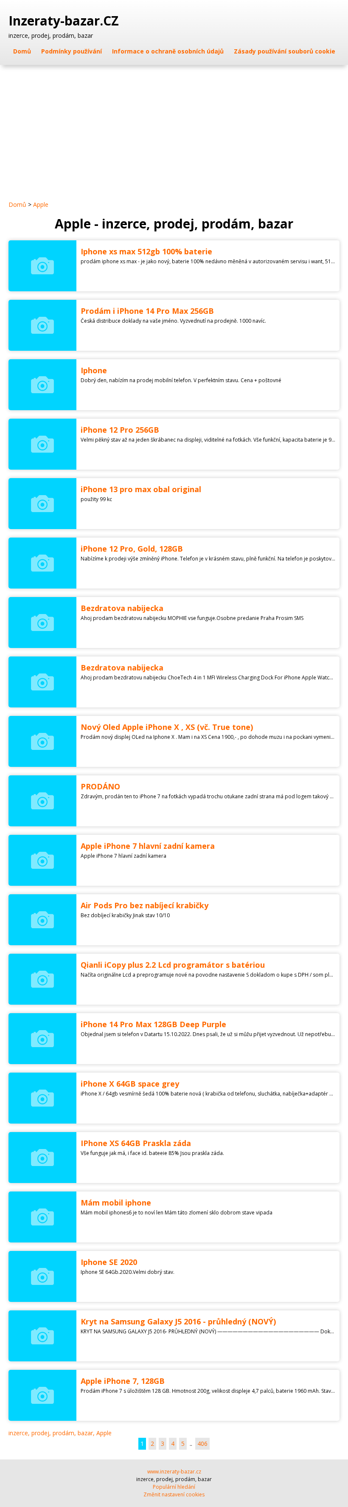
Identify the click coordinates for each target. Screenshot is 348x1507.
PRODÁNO (100, 786)
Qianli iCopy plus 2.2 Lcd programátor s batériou (173, 965)
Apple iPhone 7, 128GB (123, 1381)
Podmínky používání (71, 51)
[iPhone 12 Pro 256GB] (42, 444)
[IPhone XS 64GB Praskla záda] (42, 1157)
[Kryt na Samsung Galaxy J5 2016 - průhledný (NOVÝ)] (42, 1335)
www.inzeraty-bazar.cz (174, 1471)
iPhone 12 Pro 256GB (120, 430)
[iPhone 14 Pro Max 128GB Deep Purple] (42, 1038)
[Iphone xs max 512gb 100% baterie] (42, 265)
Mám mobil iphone (116, 1202)
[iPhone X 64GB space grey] (42, 1098)
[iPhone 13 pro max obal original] (42, 503)
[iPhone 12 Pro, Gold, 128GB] (42, 563)
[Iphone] (42, 384)
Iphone (94, 370)
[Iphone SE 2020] (42, 1276)
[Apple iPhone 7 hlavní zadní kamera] (42, 860)
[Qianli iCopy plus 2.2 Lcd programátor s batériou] (42, 979)
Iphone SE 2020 (109, 1262)
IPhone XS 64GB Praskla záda (136, 1143)
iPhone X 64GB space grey (130, 1084)
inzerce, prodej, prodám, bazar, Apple (60, 1433)
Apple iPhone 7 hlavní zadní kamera (148, 846)
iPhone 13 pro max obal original (141, 489)
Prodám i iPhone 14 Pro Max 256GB (147, 311)
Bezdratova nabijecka (122, 608)
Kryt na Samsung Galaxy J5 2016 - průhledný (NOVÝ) (178, 1321)
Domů (22, 51)
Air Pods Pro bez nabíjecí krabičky (144, 905)
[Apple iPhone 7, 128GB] (42, 1395)
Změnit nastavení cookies (174, 1494)
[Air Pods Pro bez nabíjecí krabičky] (42, 919)
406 (202, 1443)
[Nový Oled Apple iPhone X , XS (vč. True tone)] (42, 741)
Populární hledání (174, 1486)
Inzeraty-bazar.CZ (65, 21)
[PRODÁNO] (42, 800)
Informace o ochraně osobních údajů (168, 51)
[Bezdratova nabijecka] (42, 622)
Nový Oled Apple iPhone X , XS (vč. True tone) (167, 727)
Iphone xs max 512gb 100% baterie (146, 251)
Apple (40, 204)
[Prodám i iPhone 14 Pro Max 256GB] (42, 325)
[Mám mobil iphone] (42, 1217)
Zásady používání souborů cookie (284, 51)
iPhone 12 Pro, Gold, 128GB (132, 549)
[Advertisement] (174, 128)
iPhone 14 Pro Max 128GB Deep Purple (153, 1024)
